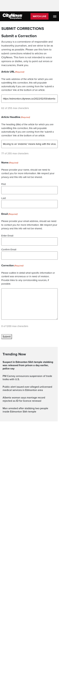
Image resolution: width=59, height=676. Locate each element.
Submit (7, 336)
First (3, 184)
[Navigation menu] (55, 16)
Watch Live (39, 16)
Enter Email (7, 235)
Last (3, 198)
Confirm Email (8, 249)
